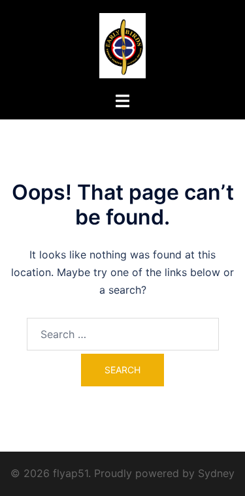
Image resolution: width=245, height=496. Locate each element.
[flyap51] (122, 44)
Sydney (216, 473)
